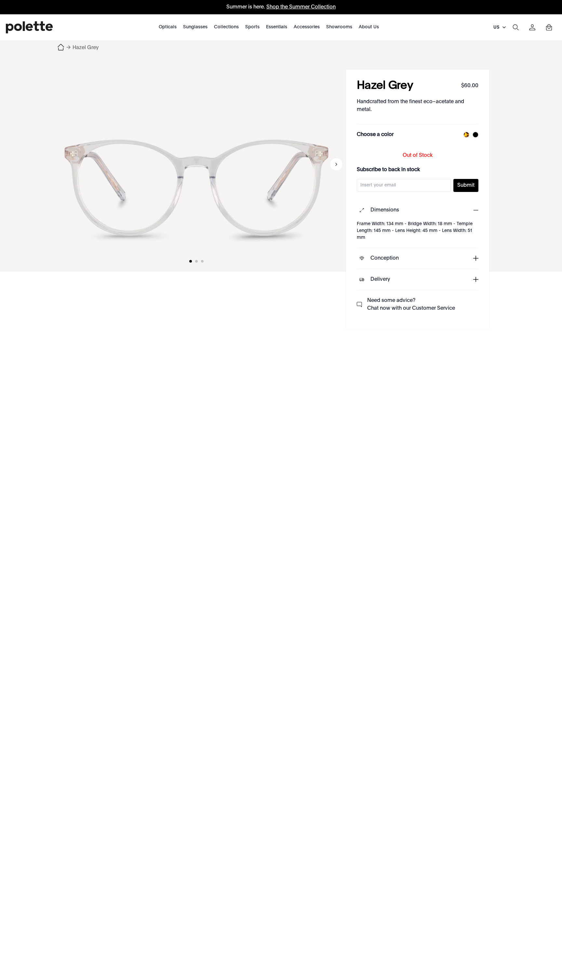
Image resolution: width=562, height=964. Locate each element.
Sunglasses (195, 27)
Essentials (276, 27)
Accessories (307, 27)
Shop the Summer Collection (301, 7)
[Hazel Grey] (196, 164)
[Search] (515, 27)
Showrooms (339, 27)
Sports (252, 27)
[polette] (29, 27)
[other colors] (464, 135)
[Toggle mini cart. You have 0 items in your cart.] (549, 27)
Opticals (168, 27)
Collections (226, 27)
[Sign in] (532, 27)
